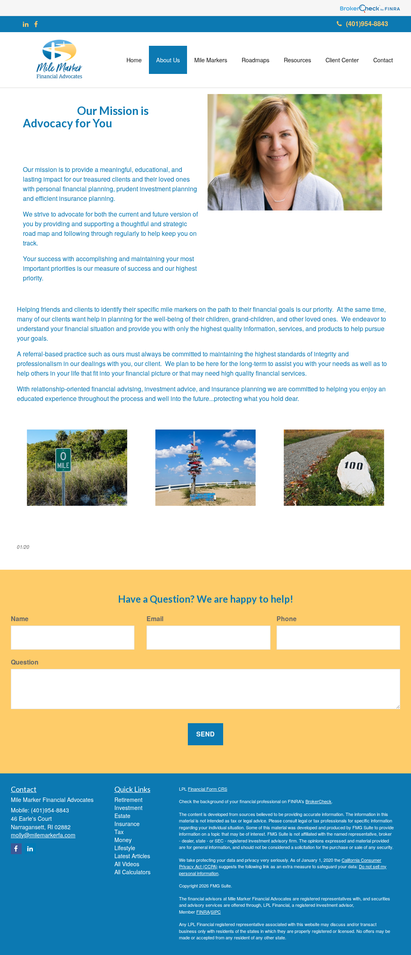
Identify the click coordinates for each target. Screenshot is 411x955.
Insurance (127, 824)
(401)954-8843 (367, 23)
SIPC (216, 911)
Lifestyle (124, 848)
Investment (128, 808)
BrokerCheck (318, 801)
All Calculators (132, 872)
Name (19, 618)
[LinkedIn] (25, 24)
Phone (287, 618)
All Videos (126, 864)
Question (25, 662)
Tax (119, 832)
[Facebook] (36, 24)
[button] (168, 60)
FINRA (203, 911)
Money (123, 840)
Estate (122, 816)
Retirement (128, 799)
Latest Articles (132, 856)
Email (154, 618)
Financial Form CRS (207, 788)
